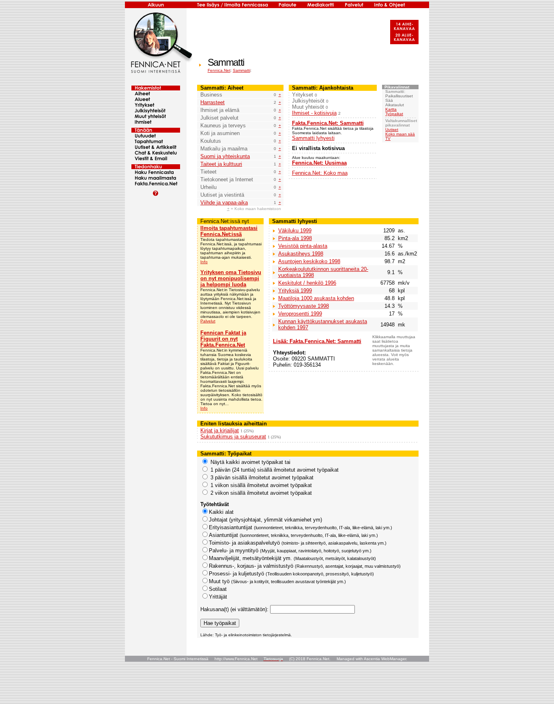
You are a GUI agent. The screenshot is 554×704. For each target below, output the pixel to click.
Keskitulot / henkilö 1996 (307, 283)
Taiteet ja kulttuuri (221, 164)
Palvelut (207, 321)
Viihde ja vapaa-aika (224, 203)
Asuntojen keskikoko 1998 (309, 261)
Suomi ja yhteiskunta (225, 156)
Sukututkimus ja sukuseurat (233, 437)
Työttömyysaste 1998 (303, 306)
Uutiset (391, 129)
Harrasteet (212, 102)
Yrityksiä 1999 (295, 291)
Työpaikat (394, 114)
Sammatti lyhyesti (313, 138)
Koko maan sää (400, 134)
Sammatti (241, 70)
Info (204, 262)
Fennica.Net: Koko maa (320, 173)
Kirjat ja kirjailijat (219, 430)
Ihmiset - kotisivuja (314, 113)
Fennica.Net (219, 70)
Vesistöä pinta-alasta (302, 246)
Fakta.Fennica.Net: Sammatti (328, 123)
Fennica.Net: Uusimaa (319, 163)
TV (388, 138)
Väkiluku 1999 (294, 231)
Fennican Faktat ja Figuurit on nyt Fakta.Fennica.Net (223, 339)
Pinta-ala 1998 (295, 238)
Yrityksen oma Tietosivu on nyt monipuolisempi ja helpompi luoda (230, 278)
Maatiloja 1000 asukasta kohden (316, 298)
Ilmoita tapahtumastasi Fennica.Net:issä (229, 231)
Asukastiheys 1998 (300, 254)
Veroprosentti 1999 (300, 314)
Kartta (391, 109)
